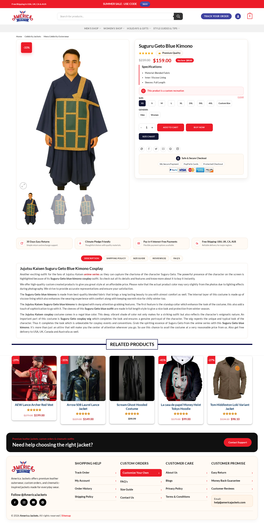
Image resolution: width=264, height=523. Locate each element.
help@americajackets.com (230, 502)
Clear (241, 97)
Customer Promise (228, 463)
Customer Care (180, 463)
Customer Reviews (222, 488)
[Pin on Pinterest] (170, 149)
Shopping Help (88, 463)
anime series (91, 274)
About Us (171, 472)
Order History (83, 488)
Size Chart (148, 136)
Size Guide (126, 489)
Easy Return (218, 472)
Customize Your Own (136, 472)
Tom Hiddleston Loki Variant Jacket (229, 406)
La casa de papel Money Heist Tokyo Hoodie (181, 406)
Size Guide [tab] (139, 258)
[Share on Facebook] (149, 149)
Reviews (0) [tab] (159, 258)
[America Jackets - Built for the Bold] (23, 16)
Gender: (143, 110)
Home (19, 36)
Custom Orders (134, 463)
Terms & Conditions (178, 496)
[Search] (178, 16)
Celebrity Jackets (33, 36)
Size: (141, 98)
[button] (238, 16)
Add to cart (170, 127)
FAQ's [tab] (176, 258)
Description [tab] (91, 258)
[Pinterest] (42, 502)
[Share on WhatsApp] (142, 149)
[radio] (142, 103)
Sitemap (66, 515)
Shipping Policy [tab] (116, 258)
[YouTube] (33, 502)
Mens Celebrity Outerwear (56, 36)
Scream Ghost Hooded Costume (132, 406)
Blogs (169, 480)
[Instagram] (24, 502)
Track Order (82, 472)
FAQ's (124, 481)
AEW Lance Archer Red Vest (34, 405)
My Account (82, 480)
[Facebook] (14, 502)
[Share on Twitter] (156, 149)
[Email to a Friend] (163, 149)
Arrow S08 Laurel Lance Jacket (83, 406)
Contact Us (127, 497)
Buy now (199, 127)
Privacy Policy (174, 488)
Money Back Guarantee (225, 480)
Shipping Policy (84, 496)
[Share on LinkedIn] (177, 149)
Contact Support (237, 442)
